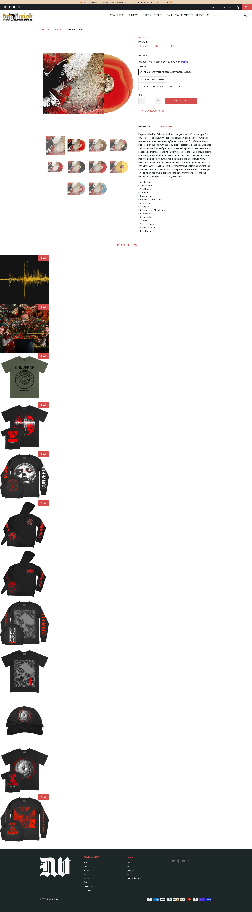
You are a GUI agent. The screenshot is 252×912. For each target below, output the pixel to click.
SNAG (102, 2)
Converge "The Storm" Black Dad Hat (24, 720)
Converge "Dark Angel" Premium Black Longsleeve (24, 818)
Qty (140, 95)
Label (121, 15)
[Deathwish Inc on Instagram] (18, 7)
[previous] (45, 83)
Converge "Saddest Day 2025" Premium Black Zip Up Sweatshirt (24, 573)
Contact (130, 870)
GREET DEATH (134, 2)
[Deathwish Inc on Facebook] (9, 7)
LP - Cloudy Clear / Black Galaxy (156, 87)
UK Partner (202, 15)
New (112, 15)
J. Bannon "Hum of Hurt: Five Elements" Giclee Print (24, 328)
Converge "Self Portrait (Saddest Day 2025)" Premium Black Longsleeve (24, 622)
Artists (134, 15)
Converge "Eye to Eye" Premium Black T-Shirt (24, 769)
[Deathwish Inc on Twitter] (5, 7)
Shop (146, 15)
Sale (169, 15)
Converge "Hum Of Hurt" (24, 279)
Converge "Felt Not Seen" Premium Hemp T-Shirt (24, 377)
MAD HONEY (111, 2)
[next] (130, 83)
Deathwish (143, 37)
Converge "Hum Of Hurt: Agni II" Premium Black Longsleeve (24, 475)
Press (129, 874)
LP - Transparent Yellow (152, 79)
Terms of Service (134, 878)
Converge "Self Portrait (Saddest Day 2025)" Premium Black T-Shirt (24, 671)
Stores (158, 15)
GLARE (167, 2)
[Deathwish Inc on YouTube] (14, 7)
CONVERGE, (122, 2)
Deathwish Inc (52, 899)
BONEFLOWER (155, 2)
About (130, 862)
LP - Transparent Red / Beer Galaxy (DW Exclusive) (165, 72)
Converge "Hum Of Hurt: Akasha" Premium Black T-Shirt (24, 426)
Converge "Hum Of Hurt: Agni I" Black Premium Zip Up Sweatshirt (24, 524)
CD (179, 87)
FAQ (129, 866)
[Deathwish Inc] (21, 17)
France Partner (183, 15)
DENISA (144, 2)
